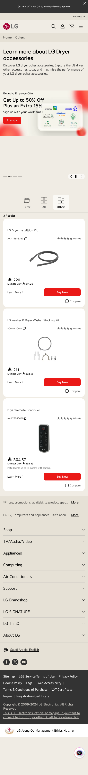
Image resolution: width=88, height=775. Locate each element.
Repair (7, 696)
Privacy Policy (68, 676)
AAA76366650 (17, 418)
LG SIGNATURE (16, 611)
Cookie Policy (12, 683)
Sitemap (9, 676)
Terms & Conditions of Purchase (25, 689)
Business (77, 16)
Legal (29, 683)
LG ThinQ (11, 623)
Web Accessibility (49, 683)
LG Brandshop (15, 599)
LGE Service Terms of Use (37, 676)
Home (7, 37)
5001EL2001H (16, 328)
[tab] (27, 202)
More (75, 502)
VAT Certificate (62, 689)
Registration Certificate (32, 696)
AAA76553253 (17, 238)
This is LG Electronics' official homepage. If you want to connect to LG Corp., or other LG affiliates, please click (44, 715)
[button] (54, 26)
